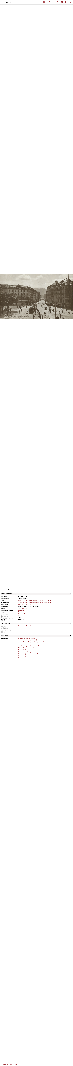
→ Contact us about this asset (9, 1064)
